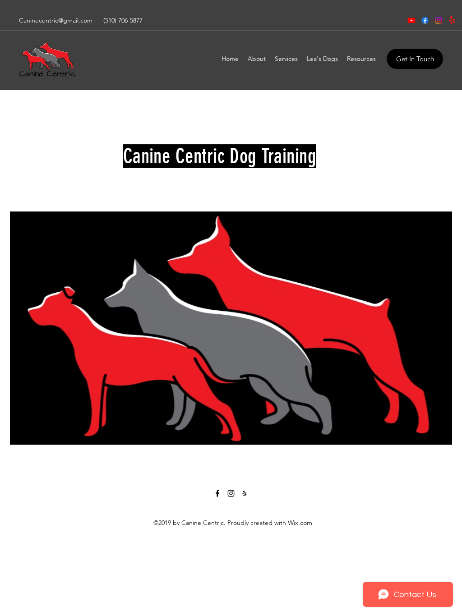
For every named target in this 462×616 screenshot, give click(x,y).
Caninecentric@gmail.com (55, 20)
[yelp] (452, 20)
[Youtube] (411, 20)
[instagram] (438, 20)
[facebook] (425, 20)
